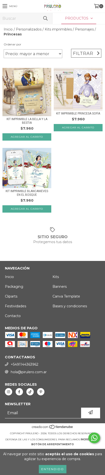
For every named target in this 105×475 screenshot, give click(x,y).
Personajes (84, 29)
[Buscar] (45, 18)
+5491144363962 (24, 364)
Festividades (15, 306)
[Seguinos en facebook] (19, 391)
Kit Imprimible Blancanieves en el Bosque (27, 192)
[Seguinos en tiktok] (30, 391)
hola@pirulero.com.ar (29, 372)
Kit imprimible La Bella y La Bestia (27, 120)
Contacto (13, 316)
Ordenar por (12, 44)
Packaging (14, 286)
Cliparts (11, 296)
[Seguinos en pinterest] (40, 391)
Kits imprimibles (58, 29)
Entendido (52, 469)
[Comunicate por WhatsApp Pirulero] (94, 438)
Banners (59, 286)
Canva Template (66, 296)
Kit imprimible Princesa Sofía (78, 113)
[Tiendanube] (52, 428)
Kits (55, 277)
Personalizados (29, 29)
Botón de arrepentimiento (52, 444)
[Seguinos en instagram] (8, 391)
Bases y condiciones (69, 306)
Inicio (8, 29)
